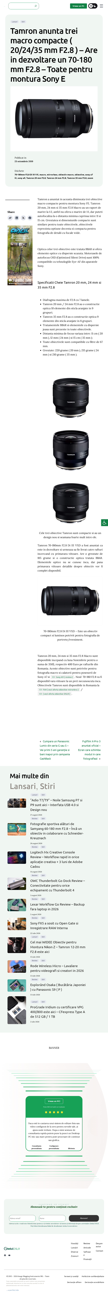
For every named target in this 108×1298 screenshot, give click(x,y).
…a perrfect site (12, 1290)
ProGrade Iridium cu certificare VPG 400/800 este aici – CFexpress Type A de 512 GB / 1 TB (57, 1012)
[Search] (35, 6)
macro (43, 174)
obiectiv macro (66, 174)
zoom (90, 178)
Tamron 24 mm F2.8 (56, 178)
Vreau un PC (78, 6)
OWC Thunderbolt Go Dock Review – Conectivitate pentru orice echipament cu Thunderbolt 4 (57, 885)
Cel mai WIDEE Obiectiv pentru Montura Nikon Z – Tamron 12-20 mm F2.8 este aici (57, 947)
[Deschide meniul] (101, 6)
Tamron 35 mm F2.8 (77, 178)
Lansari (14, 21)
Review (34, 818)
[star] (46, 1112)
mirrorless (52, 174)
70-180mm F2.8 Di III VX (26, 174)
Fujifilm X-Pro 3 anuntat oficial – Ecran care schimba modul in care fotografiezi (89, 750)
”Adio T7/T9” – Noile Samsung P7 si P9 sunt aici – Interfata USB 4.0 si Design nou (56, 805)
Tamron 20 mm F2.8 (36, 178)
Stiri (23, 21)
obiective (79, 174)
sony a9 (21, 178)
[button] (104, 522)
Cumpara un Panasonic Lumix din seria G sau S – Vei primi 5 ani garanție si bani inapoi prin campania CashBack (55, 750)
